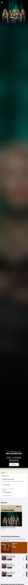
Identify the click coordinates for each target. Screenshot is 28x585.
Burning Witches (11, 556)
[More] (23, 559)
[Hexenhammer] (4, 574)
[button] (26, 2)
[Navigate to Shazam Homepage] (5, 2)
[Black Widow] (4, 566)
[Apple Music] (15, 547)
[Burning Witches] (4, 558)
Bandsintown (9, 495)
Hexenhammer (10, 572)
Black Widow (10, 564)
